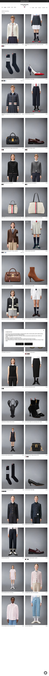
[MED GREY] (3, 80)
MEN (2, 7)
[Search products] (30, 7)
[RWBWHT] (26, 353)
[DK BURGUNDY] (2, 149)
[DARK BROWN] (29, 353)
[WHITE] (4, 46)
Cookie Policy (11, 335)
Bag (46, 7)
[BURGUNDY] (26, 149)
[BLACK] (2, 80)
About (36, 7)
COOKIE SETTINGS (19, 343)
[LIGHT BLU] (29, 660)
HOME (12, 7)
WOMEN (5, 7)
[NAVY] (3, 46)
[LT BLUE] (5, 252)
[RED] (2, 46)
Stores (33, 7)
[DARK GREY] (4, 491)
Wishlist (39, 7)
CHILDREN (8, 7)
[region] (24, 338)
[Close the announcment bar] (47, 1)
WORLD (15, 7)
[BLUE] (5, 80)
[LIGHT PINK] (26, 660)
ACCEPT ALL (28, 343)
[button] (45, 673)
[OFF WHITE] (25, 456)
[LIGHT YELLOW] (27, 660)
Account (43, 7)
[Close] (43, 330)
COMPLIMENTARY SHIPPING (24, 1)
